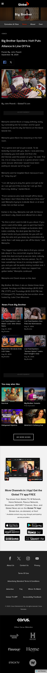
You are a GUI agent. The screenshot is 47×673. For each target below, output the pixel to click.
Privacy (37, 565)
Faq (20, 589)
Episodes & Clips (12, 24)
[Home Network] (33, 649)
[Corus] (23, 620)
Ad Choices (42, 671)
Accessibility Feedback (32, 597)
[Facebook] (5, 62)
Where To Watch (34, 589)
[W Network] (32, 662)
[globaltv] (23, 4)
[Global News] (14, 636)
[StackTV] (14, 662)
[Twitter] (11, 62)
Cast (41, 24)
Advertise (10, 589)
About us (10, 565)
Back (4, 33)
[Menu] (3, 4)
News (24, 24)
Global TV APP (11, 597)
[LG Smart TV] (35, 538)
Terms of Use (23, 573)
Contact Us (24, 565)
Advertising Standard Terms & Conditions (23, 581)
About (32, 24)
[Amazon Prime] (12, 531)
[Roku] (35, 531)
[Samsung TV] (12, 538)
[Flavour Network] (14, 649)
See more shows (24, 437)
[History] (33, 636)
